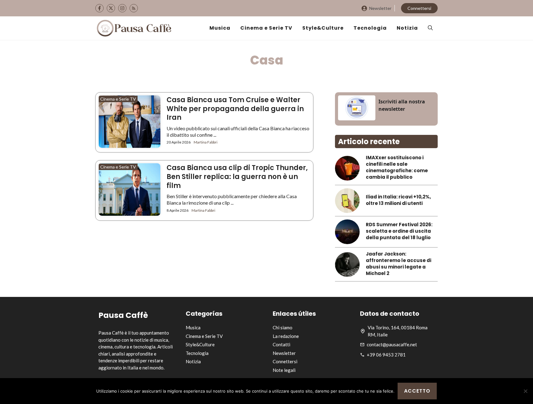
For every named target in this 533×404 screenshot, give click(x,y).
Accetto (417, 390)
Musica (219, 27)
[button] (430, 28)
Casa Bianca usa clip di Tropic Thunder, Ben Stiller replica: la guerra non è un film (237, 176)
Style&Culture (323, 27)
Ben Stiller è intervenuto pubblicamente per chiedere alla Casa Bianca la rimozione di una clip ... (232, 199)
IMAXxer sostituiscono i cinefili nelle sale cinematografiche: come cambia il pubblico (397, 167)
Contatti (281, 344)
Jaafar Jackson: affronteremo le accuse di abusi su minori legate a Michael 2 (398, 264)
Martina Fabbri (205, 142)
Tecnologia (370, 27)
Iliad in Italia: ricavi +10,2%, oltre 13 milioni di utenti (398, 200)
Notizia (407, 27)
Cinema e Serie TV (266, 27)
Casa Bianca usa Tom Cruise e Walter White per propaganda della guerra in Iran (235, 108)
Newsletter (380, 8)
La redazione (286, 336)
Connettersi (419, 8)
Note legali (284, 370)
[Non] (525, 391)
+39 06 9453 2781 (386, 354)
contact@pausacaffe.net (392, 344)
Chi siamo (282, 327)
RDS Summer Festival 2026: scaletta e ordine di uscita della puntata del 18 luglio (399, 231)
